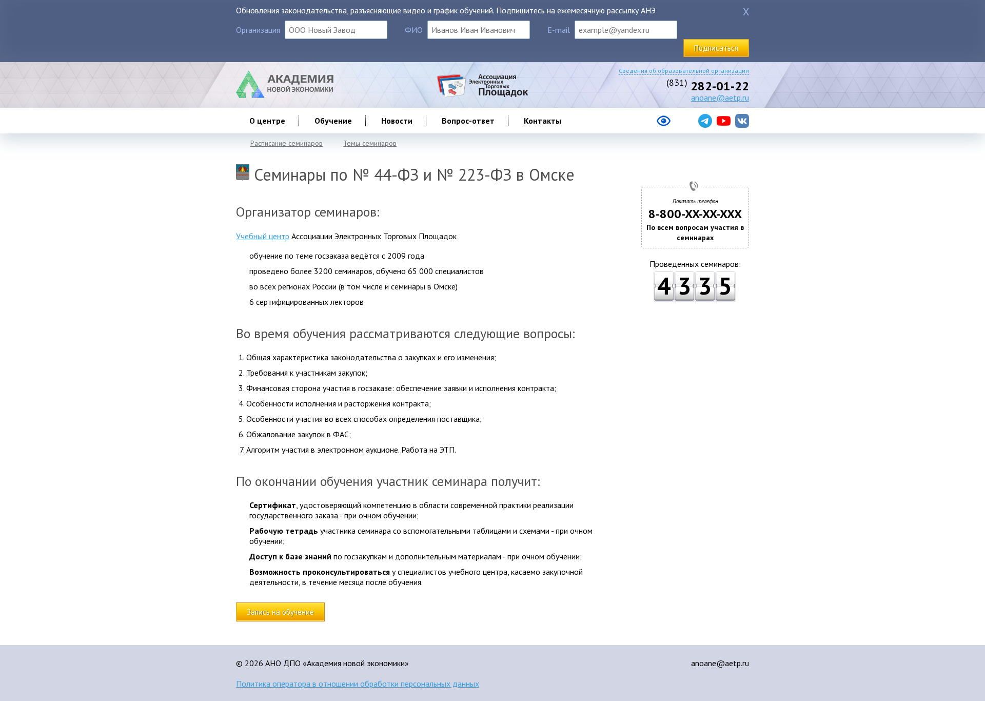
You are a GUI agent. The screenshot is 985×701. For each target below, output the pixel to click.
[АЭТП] (482, 95)
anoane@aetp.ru (720, 97)
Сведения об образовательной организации (684, 70)
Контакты (542, 120)
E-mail (558, 30)
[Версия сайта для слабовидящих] (623, 125)
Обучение (333, 120)
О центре (267, 120)
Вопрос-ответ (468, 120)
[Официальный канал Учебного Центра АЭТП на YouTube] (724, 121)
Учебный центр (262, 236)
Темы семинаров (370, 143)
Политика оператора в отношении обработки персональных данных (357, 683)
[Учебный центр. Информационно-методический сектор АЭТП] (284, 95)
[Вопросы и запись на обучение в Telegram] (705, 121)
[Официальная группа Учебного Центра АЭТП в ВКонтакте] (742, 121)
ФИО (414, 30)
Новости (396, 120)
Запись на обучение (280, 612)
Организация (258, 30)
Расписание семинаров (286, 143)
